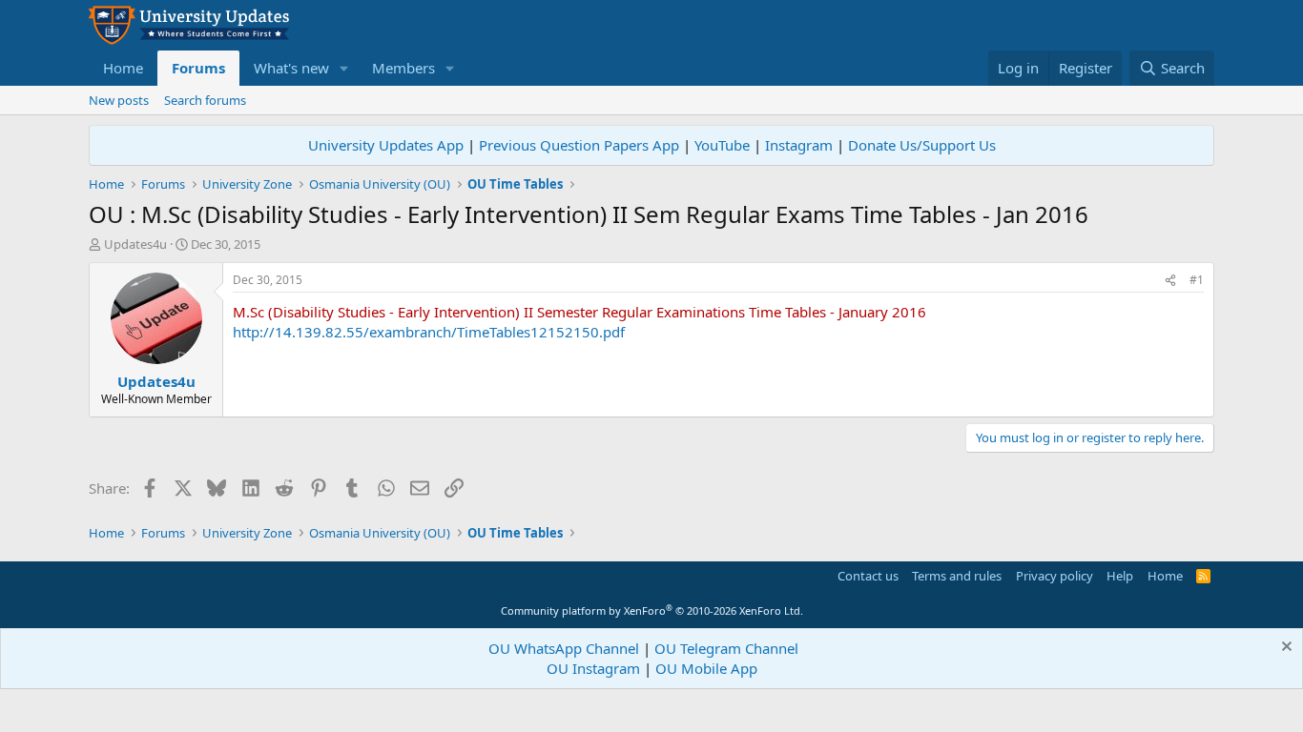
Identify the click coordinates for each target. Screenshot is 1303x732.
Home (123, 67)
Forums (198, 67)
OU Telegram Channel (726, 648)
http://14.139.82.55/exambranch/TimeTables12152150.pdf (429, 331)
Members (403, 67)
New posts (119, 100)
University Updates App (386, 144)
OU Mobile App (706, 668)
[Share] (1170, 281)
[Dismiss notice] (1284, 649)
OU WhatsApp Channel (563, 648)
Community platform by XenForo (652, 610)
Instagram (799, 144)
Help (1120, 575)
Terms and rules (957, 575)
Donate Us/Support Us (922, 144)
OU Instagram (593, 668)
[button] (344, 68)
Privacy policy (1054, 575)
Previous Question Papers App (579, 144)
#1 (1196, 280)
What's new (291, 67)
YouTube (722, 144)
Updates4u (135, 244)
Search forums (205, 100)
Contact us (868, 575)
